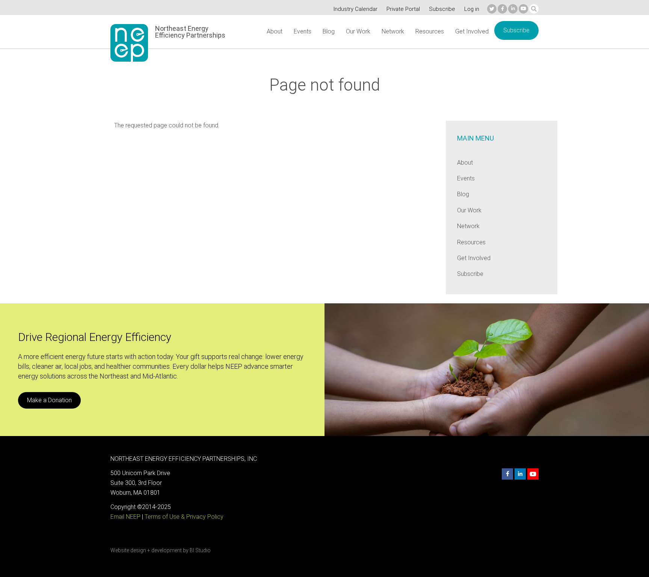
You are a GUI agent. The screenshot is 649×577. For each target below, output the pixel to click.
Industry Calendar (355, 9)
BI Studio (200, 550)
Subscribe (442, 9)
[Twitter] (492, 9)
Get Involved (472, 31)
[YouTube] (523, 9)
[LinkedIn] (513, 9)
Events (302, 31)
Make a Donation (49, 400)
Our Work (358, 31)
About (274, 31)
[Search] (534, 9)
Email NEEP (125, 516)
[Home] (129, 43)
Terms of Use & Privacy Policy (184, 516)
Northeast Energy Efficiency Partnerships (190, 31)
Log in (471, 9)
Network (393, 31)
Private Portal (403, 9)
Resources (429, 31)
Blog (329, 31)
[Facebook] (502, 9)
